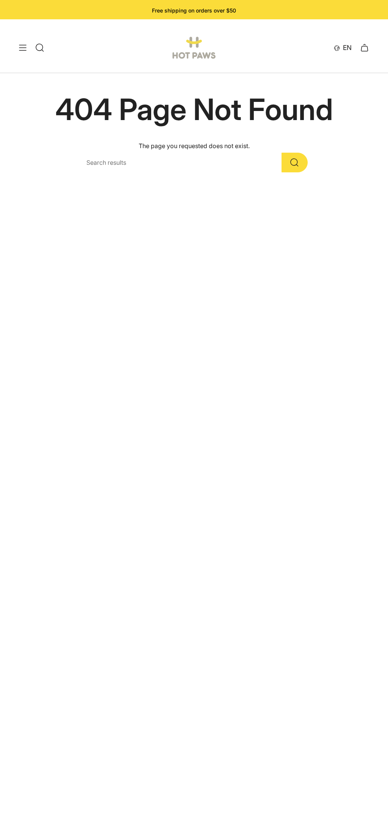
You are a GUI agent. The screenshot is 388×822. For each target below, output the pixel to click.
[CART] (364, 47)
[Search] (295, 162)
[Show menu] (22, 47)
